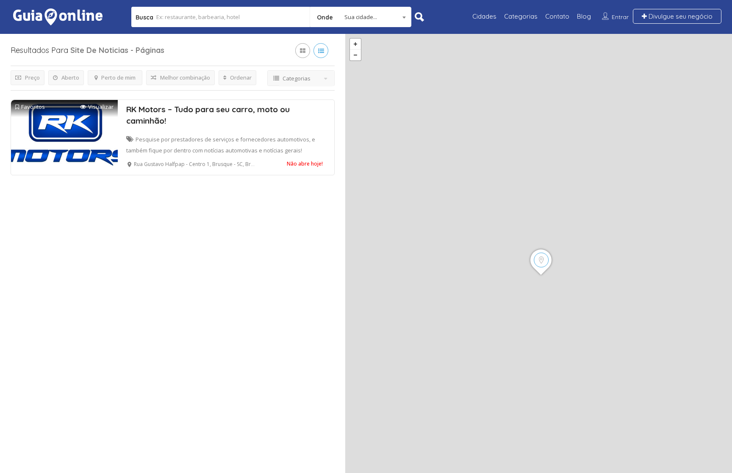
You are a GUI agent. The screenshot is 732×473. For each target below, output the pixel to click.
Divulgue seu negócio (680, 16)
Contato (557, 16)
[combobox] (361, 17)
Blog (584, 16)
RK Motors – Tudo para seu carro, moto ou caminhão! (208, 115)
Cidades (484, 16)
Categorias (521, 16)
